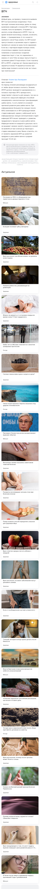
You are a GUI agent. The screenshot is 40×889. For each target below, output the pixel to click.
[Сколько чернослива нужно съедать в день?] (20, 368)
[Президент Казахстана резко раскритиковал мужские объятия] (20, 427)
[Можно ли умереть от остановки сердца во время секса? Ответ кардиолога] (20, 309)
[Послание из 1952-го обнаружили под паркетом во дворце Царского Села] (20, 191)
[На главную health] (12, 2)
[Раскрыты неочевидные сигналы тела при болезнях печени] (20, 486)
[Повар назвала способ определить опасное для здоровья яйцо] (20, 515)
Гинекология (16, 8)
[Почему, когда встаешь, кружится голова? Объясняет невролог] (20, 810)
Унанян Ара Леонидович (18, 80)
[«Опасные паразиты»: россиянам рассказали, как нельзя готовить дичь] (20, 692)
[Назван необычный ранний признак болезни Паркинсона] (20, 781)
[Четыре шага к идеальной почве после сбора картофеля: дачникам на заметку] (20, 722)
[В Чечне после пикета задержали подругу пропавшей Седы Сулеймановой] (20, 869)
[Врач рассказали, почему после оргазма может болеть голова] (20, 751)
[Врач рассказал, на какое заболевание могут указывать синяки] (20, 574)
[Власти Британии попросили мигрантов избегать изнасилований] (20, 663)
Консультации (5, 8)
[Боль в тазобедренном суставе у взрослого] (20, 604)
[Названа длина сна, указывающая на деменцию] (20, 279)
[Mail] (6, 2)
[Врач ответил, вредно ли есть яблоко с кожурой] (20, 545)
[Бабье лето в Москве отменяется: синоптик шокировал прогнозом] (20, 338)
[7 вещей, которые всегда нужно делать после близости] (20, 633)
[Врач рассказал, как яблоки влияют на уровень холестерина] (20, 250)
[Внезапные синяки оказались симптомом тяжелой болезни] (20, 456)
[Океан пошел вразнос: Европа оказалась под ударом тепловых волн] (20, 397)
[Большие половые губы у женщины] (20, 220)
